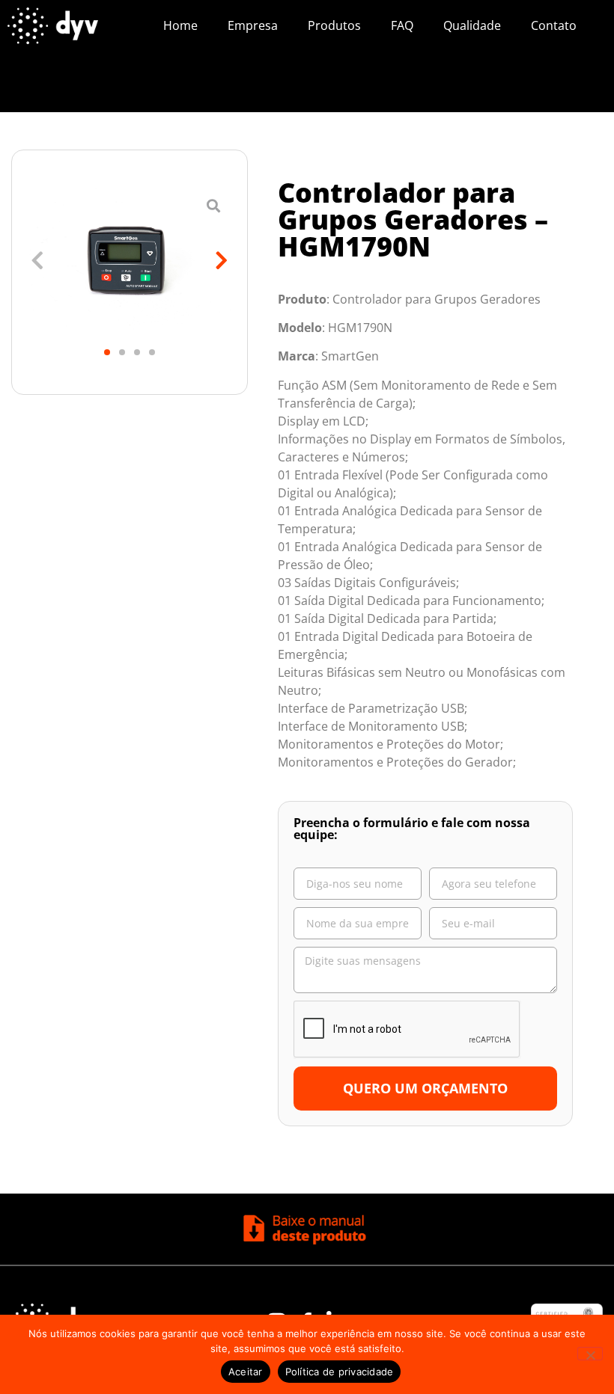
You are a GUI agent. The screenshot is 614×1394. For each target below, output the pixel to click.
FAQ (402, 25)
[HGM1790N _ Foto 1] (129, 261)
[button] (37, 261)
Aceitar (245, 1372)
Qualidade (472, 25)
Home (180, 25)
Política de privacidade (339, 1372)
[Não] (590, 1353)
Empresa (253, 25)
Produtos (334, 25)
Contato (554, 25)
